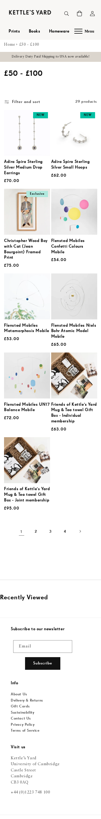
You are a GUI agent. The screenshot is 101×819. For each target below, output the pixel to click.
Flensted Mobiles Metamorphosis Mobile (26, 328)
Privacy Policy (22, 725)
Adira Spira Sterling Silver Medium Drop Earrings (23, 167)
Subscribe (42, 663)
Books (34, 31)
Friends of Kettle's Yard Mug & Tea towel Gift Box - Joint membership (27, 495)
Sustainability (22, 712)
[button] (79, 13)
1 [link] (21, 532)
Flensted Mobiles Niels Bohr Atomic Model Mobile (73, 331)
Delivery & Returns (27, 700)
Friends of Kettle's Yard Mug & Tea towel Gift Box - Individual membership (74, 413)
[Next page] (80, 532)
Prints (14, 31)
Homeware (59, 31)
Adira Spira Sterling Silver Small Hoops (70, 165)
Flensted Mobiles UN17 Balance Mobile (27, 407)
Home (9, 45)
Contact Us (21, 718)
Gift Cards (20, 706)
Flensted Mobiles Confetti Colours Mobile (68, 246)
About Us (19, 694)
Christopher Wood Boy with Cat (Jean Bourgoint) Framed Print (26, 249)
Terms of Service (25, 730)
